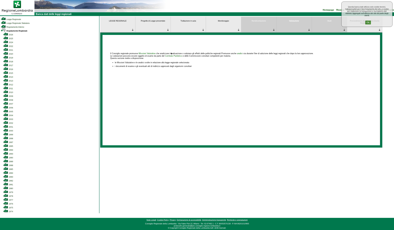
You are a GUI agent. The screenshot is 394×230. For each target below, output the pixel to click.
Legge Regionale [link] (13, 19)
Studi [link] (329, 21)
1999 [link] (10, 135)
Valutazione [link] (294, 21)
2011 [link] (10, 88)
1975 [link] (10, 208)
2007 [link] (10, 104)
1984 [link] (10, 173)
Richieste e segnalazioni (237, 220)
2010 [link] (10, 92)
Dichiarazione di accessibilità (189, 220)
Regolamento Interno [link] (15, 27)
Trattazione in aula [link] (188, 21)
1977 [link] (10, 200)
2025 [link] (10, 39)
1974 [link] (10, 211)
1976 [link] (10, 204)
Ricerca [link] (340, 10)
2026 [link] (10, 35)
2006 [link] (10, 108)
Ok (368, 22)
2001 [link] (10, 127)
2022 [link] (10, 46)
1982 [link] (10, 181)
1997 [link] (10, 142)
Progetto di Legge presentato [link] (153, 21)
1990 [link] (10, 158)
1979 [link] (10, 192)
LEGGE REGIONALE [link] (118, 21)
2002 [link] (10, 123)
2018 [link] (10, 62)
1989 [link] (10, 162)
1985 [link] (10, 169)
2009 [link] (10, 96)
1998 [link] (10, 138)
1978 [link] (10, 196)
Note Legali (151, 220)
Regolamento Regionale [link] (16, 31)
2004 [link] (10, 115)
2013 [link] (10, 81)
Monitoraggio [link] (223, 21)
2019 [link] (10, 58)
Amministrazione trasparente (214, 220)
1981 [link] (10, 185)
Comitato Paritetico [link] (173, 56)
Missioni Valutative (147, 53)
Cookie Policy (163, 220)
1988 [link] (10, 165)
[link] (17, 15)
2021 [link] (10, 50)
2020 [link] (10, 54)
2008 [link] (10, 100)
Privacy (173, 220)
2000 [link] (10, 131)
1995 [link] (10, 146)
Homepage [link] (328, 10)
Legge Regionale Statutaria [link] (18, 23)
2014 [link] (10, 77)
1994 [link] (10, 150)
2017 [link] (10, 65)
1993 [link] (10, 154)
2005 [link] (10, 112)
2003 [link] (10, 119)
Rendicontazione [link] (259, 21)
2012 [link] (10, 85)
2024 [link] (10, 42)
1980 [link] (10, 188)
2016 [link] (10, 69)
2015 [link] (10, 73)
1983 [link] (10, 177)
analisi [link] (240, 53)
